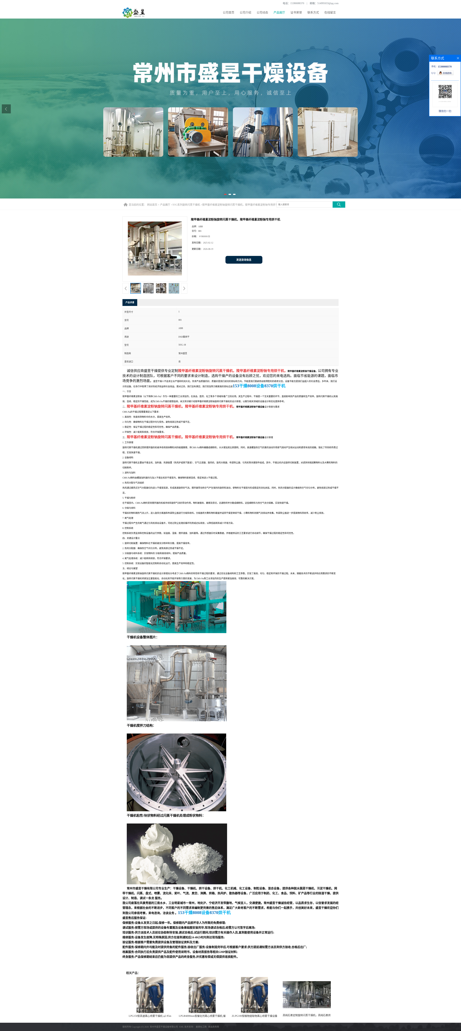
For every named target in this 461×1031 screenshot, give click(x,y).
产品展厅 (279, 12)
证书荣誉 (296, 12)
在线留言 (330, 12)
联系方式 (313, 12)
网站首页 (152, 204)
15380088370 (297, 3)
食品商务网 (213, 1027)
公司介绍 (245, 12)
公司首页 (228, 12)
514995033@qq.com (328, 3)
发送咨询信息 (243, 259)
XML (181, 1027)
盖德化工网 (201, 1027)
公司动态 (262, 12)
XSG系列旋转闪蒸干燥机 (186, 204)
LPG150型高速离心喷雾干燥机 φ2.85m (150, 1016)
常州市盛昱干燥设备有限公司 (164, 1027)
